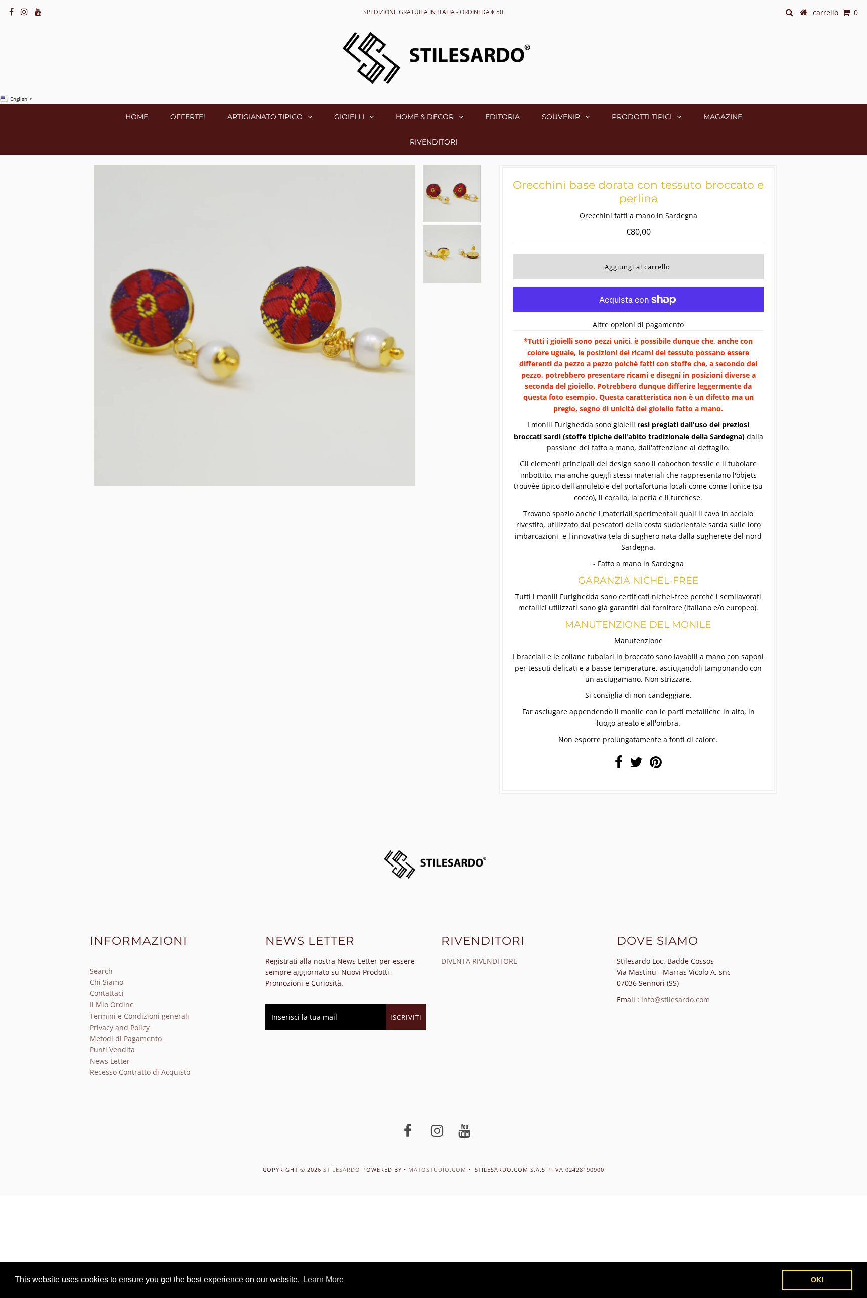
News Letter (110, 1061)
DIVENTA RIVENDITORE (479, 961)
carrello (835, 12)
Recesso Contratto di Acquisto (140, 1072)
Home (136, 116)
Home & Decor (425, 116)
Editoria (502, 116)
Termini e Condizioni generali (139, 1016)
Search (101, 971)
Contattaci (107, 993)
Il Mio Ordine (112, 1004)
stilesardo (342, 1169)
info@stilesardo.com (675, 999)
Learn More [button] (323, 1279)
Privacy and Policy (120, 1027)
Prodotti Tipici (642, 116)
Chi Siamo (106, 982)
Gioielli (349, 116)
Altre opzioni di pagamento (638, 324)
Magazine (722, 116)
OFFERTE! (187, 116)
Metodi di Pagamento (126, 1038)
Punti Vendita (112, 1049)
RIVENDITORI (433, 142)
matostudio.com (437, 1169)
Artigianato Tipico (265, 116)
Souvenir (561, 116)
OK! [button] (817, 1280)
